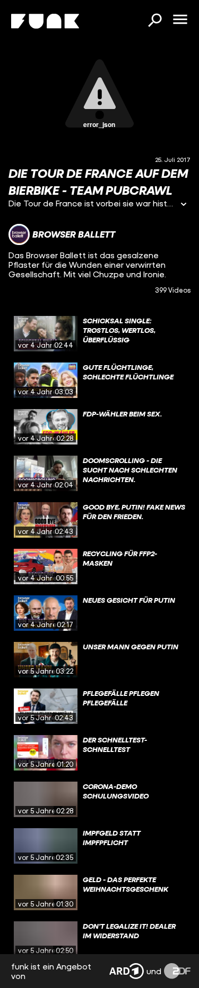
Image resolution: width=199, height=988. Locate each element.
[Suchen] (154, 21)
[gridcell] (99, 334)
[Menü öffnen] (180, 20)
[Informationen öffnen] (184, 205)
